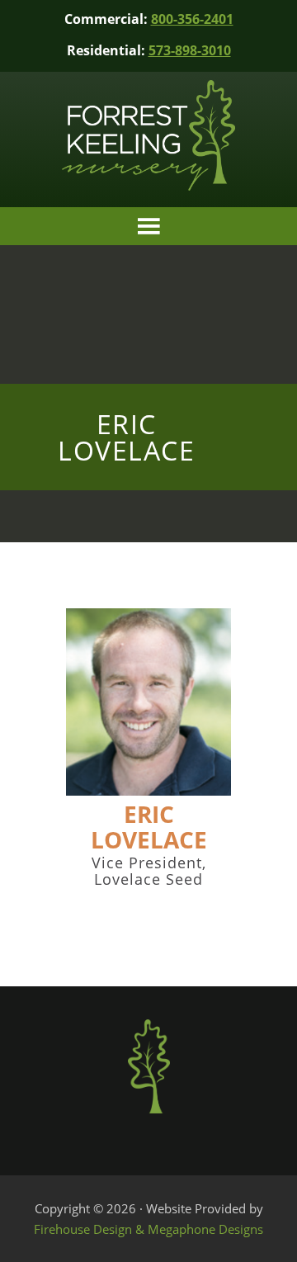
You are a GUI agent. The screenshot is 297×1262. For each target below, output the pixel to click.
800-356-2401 (192, 19)
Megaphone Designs (205, 1229)
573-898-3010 (189, 50)
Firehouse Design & (91, 1229)
